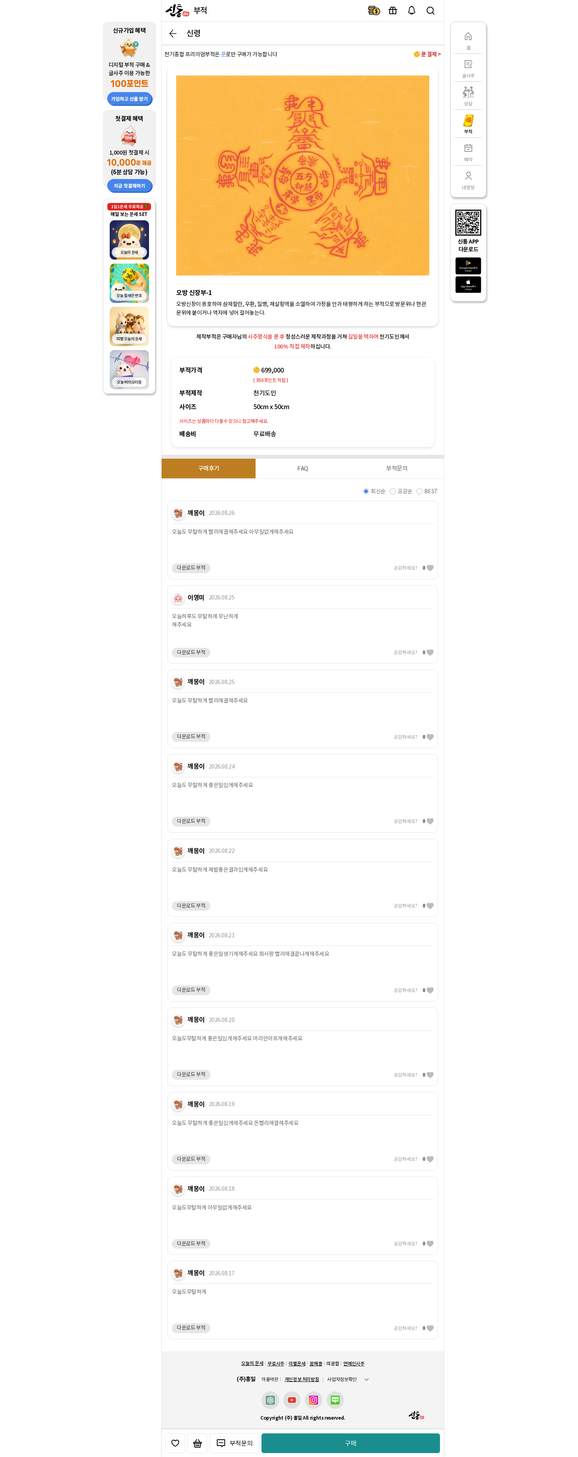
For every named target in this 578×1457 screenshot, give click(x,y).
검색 (430, 10)
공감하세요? (409, 568)
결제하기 (373, 10)
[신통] (177, 10)
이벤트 (392, 10)
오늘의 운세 (252, 1363)
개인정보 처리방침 (302, 1379)
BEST (431, 491)
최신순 (378, 491)
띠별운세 (297, 1364)
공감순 (405, 491)
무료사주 (275, 1364)
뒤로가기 (173, 33)
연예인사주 (353, 1364)
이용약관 (269, 1379)
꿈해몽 (315, 1364)
